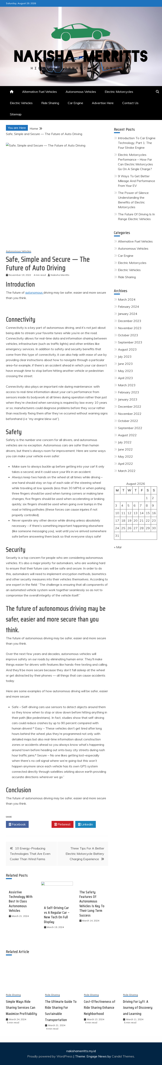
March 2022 (127, 471)
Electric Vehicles (21, 103)
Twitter (41, 824)
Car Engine (75, 103)
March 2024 (127, 299)
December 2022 (129, 406)
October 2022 (128, 421)
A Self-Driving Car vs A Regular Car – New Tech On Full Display (57, 914)
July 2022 (125, 442)
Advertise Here (103, 103)
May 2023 (125, 371)
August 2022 (127, 435)
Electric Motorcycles (119, 92)
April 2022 (125, 464)
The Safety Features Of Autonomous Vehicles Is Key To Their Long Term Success (92, 903)
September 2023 (130, 342)
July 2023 (125, 357)
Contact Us (130, 103)
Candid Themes (123, 1056)
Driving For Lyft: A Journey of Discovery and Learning (138, 1007)
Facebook (18, 824)
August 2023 (127, 349)
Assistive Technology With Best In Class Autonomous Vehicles (21, 901)
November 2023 (129, 328)
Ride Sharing (50, 103)
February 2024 (128, 307)
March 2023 (127, 385)
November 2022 (129, 414)
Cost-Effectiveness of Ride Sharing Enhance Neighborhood (99, 1007)
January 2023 (127, 399)
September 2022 (130, 428)
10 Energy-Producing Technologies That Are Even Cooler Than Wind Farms (30, 853)
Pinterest (64, 824)
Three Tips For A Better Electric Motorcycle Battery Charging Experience (85, 853)
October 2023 (128, 335)
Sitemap (16, 114)
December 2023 (129, 321)
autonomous (34, 292)
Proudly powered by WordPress (50, 1056)
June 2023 (125, 364)
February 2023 (128, 392)
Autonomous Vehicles (81, 92)
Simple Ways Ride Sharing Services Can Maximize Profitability (21, 1007)
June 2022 (125, 449)
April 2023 (125, 378)
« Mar (118, 547)
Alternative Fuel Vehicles (39, 92)
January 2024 (127, 314)
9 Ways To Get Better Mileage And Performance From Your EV (136, 181)
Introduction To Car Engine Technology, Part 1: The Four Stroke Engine (136, 143)
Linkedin (86, 824)
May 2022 (125, 456)
